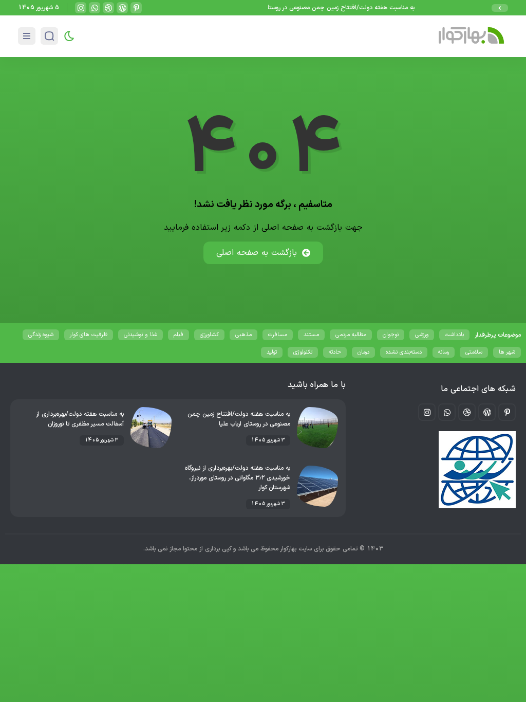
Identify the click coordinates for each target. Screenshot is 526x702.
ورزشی (421, 334)
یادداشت (454, 334)
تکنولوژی (302, 352)
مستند (311, 334)
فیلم (178, 334)
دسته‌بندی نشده (404, 352)
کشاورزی (209, 334)
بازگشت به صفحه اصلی (256, 253)
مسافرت (277, 334)
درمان (363, 352)
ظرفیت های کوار (88, 334)
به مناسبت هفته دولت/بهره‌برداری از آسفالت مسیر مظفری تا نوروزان (80, 419)
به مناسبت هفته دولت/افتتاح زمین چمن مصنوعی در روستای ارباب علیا (330, 7)
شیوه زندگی (40, 334)
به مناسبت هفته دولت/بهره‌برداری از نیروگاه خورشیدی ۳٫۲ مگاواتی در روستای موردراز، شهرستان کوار (237, 478)
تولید (272, 352)
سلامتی (473, 352)
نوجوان (391, 334)
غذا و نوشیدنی (140, 334)
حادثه (335, 352)
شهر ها (507, 352)
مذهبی (243, 334)
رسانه (443, 352)
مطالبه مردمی (350, 334)
